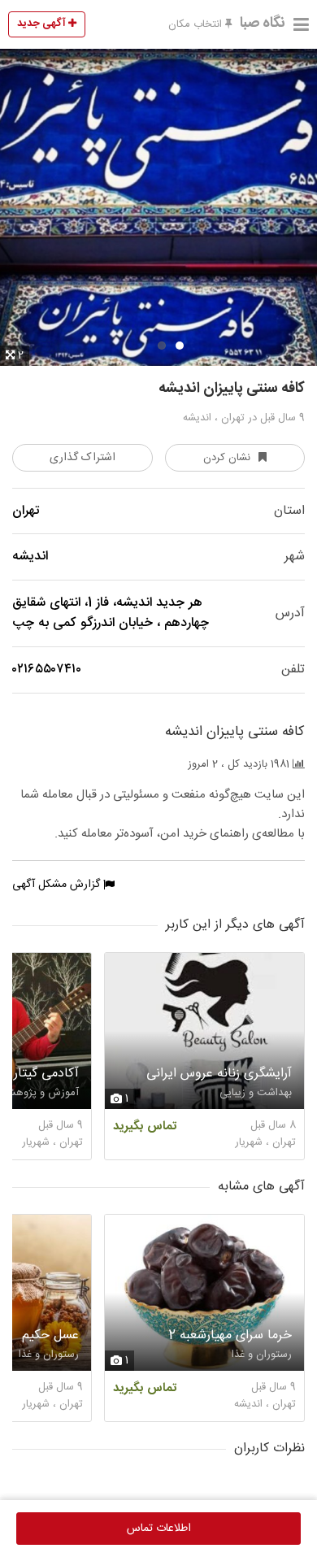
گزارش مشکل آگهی (57, 884)
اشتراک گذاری (82, 458)
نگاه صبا (262, 23)
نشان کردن (226, 458)
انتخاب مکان (196, 24)
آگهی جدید (42, 24)
